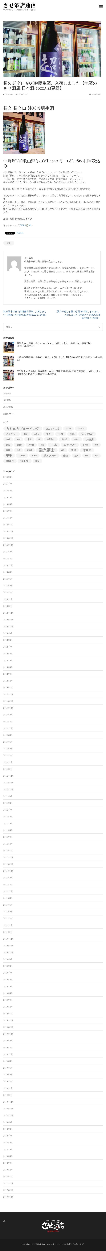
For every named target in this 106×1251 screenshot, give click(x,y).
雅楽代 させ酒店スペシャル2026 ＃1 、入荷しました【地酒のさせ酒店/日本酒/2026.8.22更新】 (54, 344)
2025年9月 (8, 552)
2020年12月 (8, 939)
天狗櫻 (31, 445)
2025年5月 (8, 579)
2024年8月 (8, 640)
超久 (9, 243)
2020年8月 (8, 966)
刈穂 (8, 439)
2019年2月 (8, 1088)
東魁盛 (29, 450)
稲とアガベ (50, 455)
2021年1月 (8, 932)
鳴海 (37, 461)
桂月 (62, 450)
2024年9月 (8, 633)
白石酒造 (22, 455)
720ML (22, 225)
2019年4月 (8, 1075)
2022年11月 (8, 783)
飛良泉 (24, 461)
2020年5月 (8, 986)
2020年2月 (8, 1007)
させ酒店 (9, 94)
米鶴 (65, 455)
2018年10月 (8, 1115)
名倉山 (76, 439)
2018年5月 (8, 1149)
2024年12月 (8, 613)
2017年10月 (8, 1197)
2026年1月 (8, 524)
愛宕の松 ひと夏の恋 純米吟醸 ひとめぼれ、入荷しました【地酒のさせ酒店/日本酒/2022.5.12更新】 (79, 314)
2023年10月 (8, 708)
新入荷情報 (96, 94)
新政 (96, 445)
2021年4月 (8, 912)
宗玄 (42, 445)
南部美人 (51, 439)
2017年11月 (8, 1190)
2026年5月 (8, 497)
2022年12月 (8, 776)
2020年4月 (8, 993)
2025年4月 (8, 586)
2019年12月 (8, 1020)
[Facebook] (4, 1221)
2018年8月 (8, 1129)
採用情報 (7, 400)
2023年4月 (8, 749)
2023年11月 (8, 701)
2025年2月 (8, 599)
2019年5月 (8, 1068)
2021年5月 (8, 905)
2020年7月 (8, 973)
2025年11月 (8, 538)
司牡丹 (64, 439)
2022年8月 (8, 803)
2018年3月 (8, 1163)
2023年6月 (8, 735)
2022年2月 (8, 844)
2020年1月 (8, 1013)
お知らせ (7, 393)
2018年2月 (8, 1170)
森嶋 (73, 450)
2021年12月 (8, 857)
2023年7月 (8, 728)
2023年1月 (8, 769)
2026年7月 (8, 484)
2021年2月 (8, 925)
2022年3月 (8, 837)
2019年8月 (8, 1047)
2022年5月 (8, 823)
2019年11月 (8, 1027)
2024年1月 (8, 687)
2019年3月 (8, 1081)
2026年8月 (8, 477)
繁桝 (86, 455)
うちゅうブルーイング (22, 428)
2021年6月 (8, 898)
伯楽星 (72, 434)
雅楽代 (10, 461)
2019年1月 (8, 1095)
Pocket (20, 233)
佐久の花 (87, 433)
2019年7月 (8, 1054)
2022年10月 (8, 789)
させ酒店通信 (19, 4)
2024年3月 (8, 674)
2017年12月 (8, 1183)
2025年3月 (8, 592)
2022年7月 (8, 810)
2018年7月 (8, 1136)
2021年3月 (8, 918)
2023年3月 (8, 755)
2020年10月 (8, 952)
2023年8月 (8, 721)
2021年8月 (8, 884)
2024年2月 (8, 681)
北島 (29, 439)
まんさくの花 (52, 428)
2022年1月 (8, 850)
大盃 (8, 445)
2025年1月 (8, 606)
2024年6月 (8, 654)
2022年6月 (8, 817)
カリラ (68, 428)
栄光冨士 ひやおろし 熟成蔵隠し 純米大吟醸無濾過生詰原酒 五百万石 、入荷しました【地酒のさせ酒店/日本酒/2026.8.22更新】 (59, 372)
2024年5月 (8, 660)
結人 (76, 455)
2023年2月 (8, 762)
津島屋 (87, 450)
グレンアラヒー (11, 434)
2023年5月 (8, 742)
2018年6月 (8, 1143)
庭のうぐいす (70, 445)
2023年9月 (8, 715)
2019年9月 (8, 1041)
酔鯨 (96, 455)
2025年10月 (8, 545)
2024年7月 (8, 647)
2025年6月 (8, 572)
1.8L (30, 225)
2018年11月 (8, 1109)
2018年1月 (8, 1176)
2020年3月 (8, 1000)
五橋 (60, 433)
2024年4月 (8, 667)
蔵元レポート (9, 414)
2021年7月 (8, 891)
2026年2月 (8, 518)
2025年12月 (8, 531)
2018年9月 (8, 1122)
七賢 (25, 434)
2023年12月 (8, 694)
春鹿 (8, 450)
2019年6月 (8, 1061)
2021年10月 (8, 871)
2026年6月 (8, 491)
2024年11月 (8, 620)
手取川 (85, 445)
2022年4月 (8, 830)
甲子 (9, 455)
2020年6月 (8, 980)
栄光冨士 (47, 450)
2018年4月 (8, 1156)
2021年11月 (8, 864)
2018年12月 (8, 1102)
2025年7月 (8, 565)
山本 (54, 444)
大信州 (90, 439)
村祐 (18, 450)
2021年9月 (8, 878)
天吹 (19, 444)
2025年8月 (8, 558)
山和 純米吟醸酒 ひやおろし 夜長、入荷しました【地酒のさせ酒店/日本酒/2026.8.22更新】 (59, 358)
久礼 (48, 433)
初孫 (18, 439)
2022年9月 (8, 796)
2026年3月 (8, 511)
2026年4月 (8, 504)
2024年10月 (8, 626)
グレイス (81, 428)
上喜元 (36, 434)
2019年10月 (8, 1034)
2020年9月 (8, 959)
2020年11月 (8, 946)
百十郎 (34, 455)
